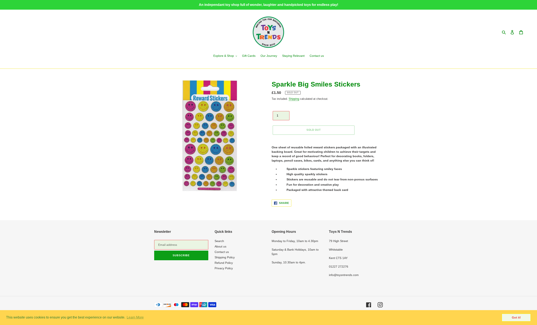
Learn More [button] (135, 317)
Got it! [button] (516, 317)
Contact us (222, 252)
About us (220, 246)
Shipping (294, 98)
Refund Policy (224, 262)
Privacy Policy (224, 268)
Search (219, 241)
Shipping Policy (225, 257)
